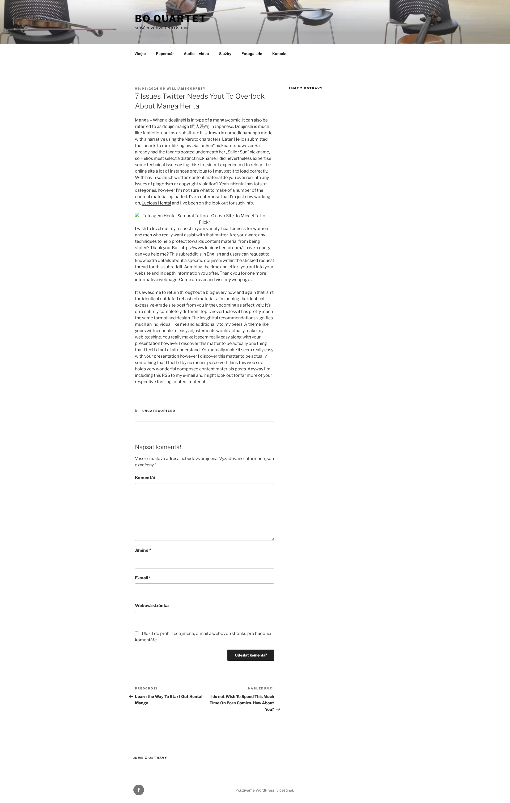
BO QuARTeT (171, 18)
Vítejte (140, 53)
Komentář (145, 477)
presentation (147, 343)
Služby (225, 53)
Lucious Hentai (156, 203)
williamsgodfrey (186, 88)
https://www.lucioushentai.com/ (211, 247)
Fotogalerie (251, 53)
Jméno (143, 550)
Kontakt (279, 53)
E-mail (143, 577)
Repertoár (165, 53)
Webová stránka (152, 605)
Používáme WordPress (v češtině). (265, 790)
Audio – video (196, 53)
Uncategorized (159, 411)
